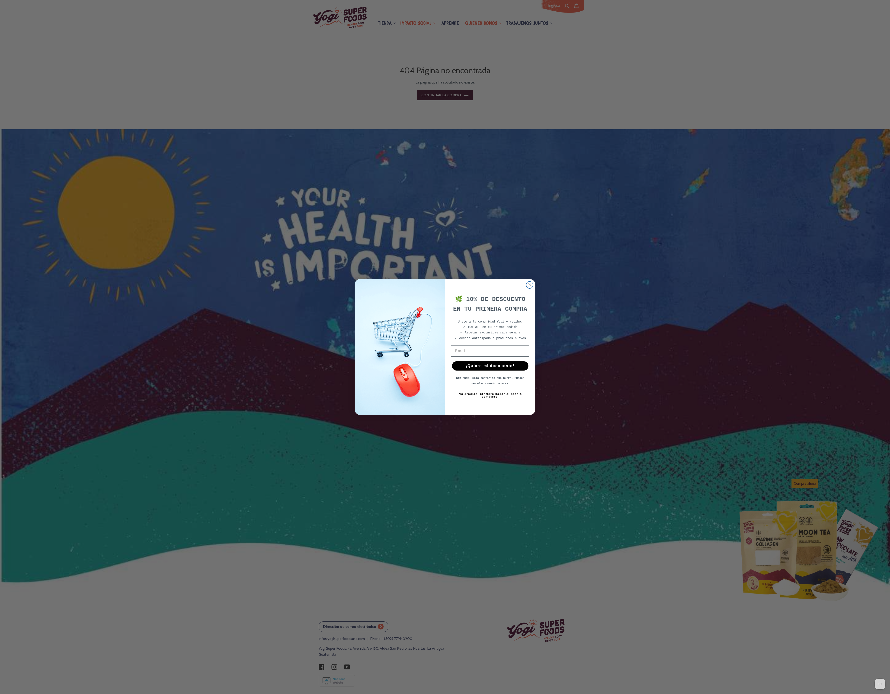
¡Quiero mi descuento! (490, 366)
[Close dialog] (529, 284)
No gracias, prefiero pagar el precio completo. (490, 395)
